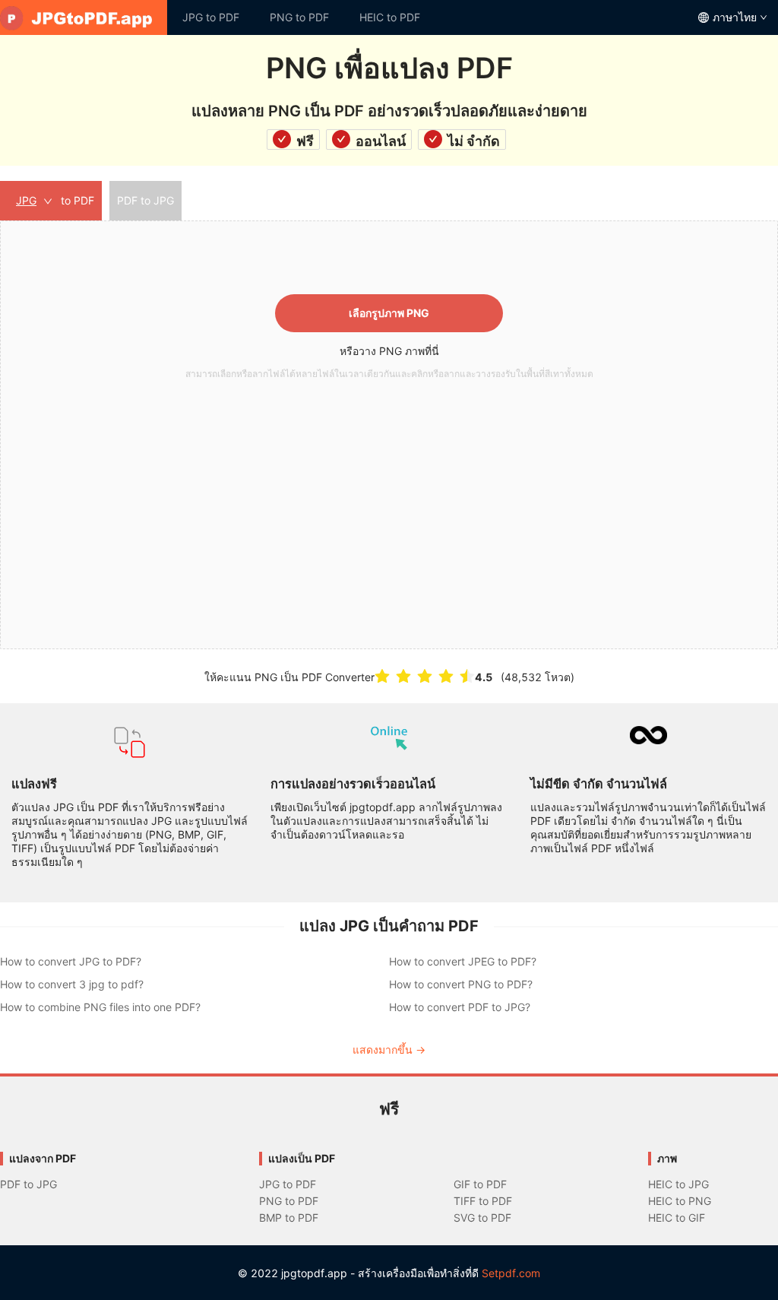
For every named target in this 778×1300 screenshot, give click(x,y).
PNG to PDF (299, 17)
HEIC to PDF (389, 17)
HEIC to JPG (678, 1184)
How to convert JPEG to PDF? (462, 961)
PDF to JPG (28, 1184)
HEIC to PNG (679, 1200)
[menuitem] (83, 17)
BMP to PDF (288, 1217)
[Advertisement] (389, 499)
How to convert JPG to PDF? (70, 961)
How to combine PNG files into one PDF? (100, 1006)
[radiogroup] (425, 676)
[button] (389, 435)
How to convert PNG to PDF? (461, 984)
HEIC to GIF (676, 1217)
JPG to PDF (210, 17)
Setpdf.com (511, 1273)
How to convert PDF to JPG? (459, 1006)
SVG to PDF (482, 1217)
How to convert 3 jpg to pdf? (72, 984)
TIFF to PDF (483, 1200)
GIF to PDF (480, 1184)
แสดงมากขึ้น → (389, 1049)
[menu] (389, 17)
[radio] (382, 676)
